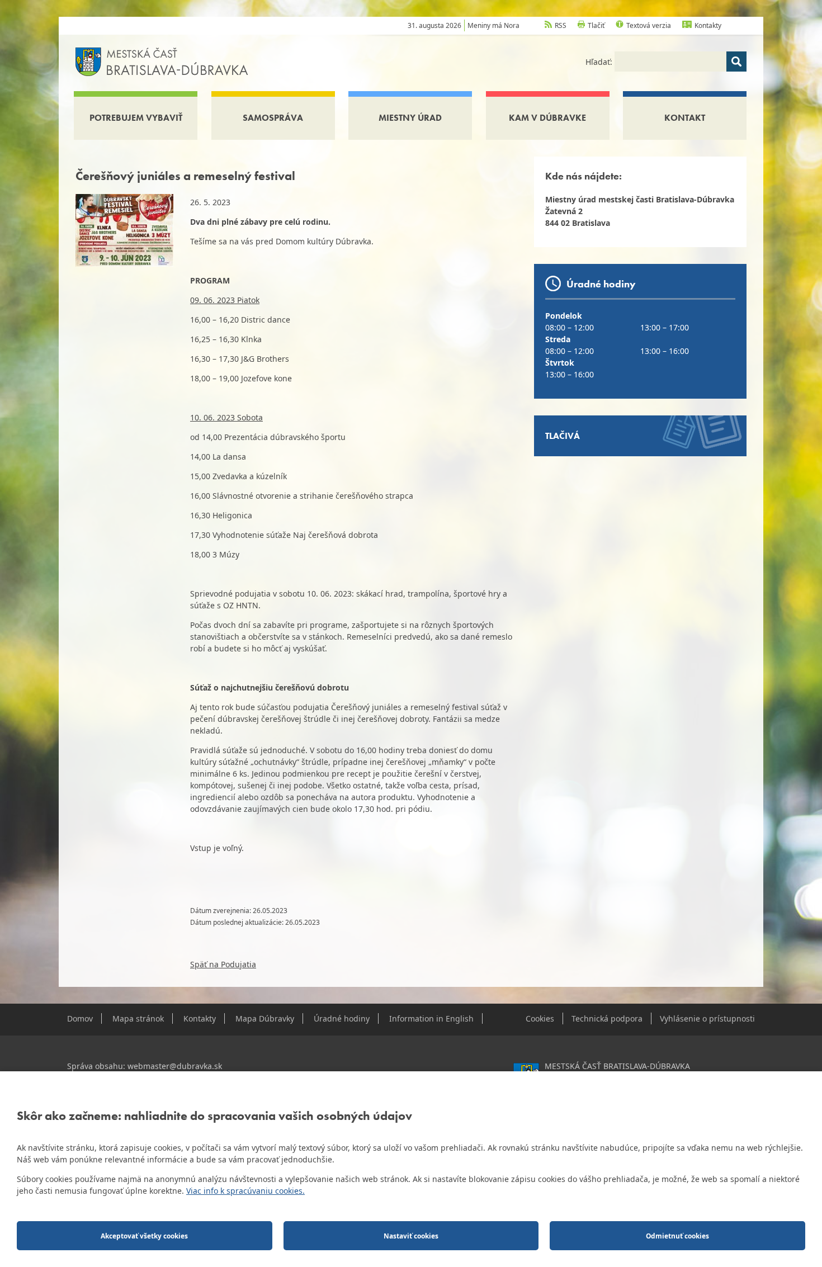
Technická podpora (607, 1018)
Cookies (540, 1018)
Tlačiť (596, 25)
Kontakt (684, 118)
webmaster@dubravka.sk (174, 1066)
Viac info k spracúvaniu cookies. (245, 1190)
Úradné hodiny (342, 1018)
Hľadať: (600, 61)
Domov (80, 1018)
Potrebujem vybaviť (135, 118)
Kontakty (708, 25)
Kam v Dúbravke (547, 118)
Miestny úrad (410, 118)
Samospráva (273, 118)
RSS (560, 25)
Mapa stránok (138, 1018)
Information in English (431, 1018)
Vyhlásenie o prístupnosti (707, 1018)
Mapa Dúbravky (264, 1018)
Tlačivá (562, 436)
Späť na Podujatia (223, 964)
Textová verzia (648, 25)
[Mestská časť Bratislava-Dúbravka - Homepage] (161, 60)
